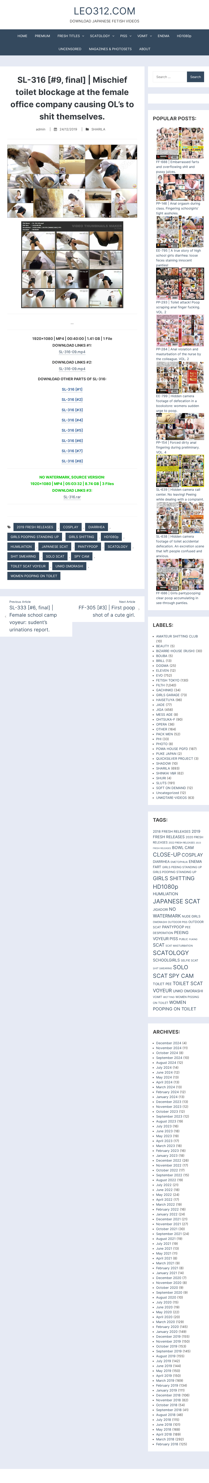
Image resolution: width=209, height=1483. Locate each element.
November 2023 (168, 1107)
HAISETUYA (165, 700)
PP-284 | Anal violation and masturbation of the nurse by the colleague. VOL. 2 (178, 354)
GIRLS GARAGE (168, 695)
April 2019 (164, 1376)
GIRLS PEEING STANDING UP (182, 867)
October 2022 (167, 1170)
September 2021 (169, 1234)
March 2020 (165, 1322)
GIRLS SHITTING (81, 537)
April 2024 (164, 1082)
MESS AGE (164, 714)
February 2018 (167, 1444)
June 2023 (164, 1131)
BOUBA (161, 656)
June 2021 (164, 1248)
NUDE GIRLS (191, 916)
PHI (158, 739)
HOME (22, 36)
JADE (160, 705)
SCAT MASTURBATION (179, 945)
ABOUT (144, 49)
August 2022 (166, 1180)
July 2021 (163, 1244)
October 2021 (166, 1229)
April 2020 (164, 1317)
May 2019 (163, 1371)
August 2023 (166, 1121)
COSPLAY (70, 527)
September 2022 (169, 1175)
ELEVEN (162, 670)
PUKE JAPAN (166, 754)
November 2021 (168, 1224)
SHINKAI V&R (166, 773)
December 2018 (168, 1395)
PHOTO (162, 744)
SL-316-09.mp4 (72, 352)
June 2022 (164, 1190)
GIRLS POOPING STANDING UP (35, 537)
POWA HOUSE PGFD (172, 749)
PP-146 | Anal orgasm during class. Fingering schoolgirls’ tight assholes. (178, 208)
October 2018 (166, 1405)
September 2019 (169, 1351)
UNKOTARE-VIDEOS (171, 798)
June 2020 (164, 1307)
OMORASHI (160, 922)
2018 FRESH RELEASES (172, 831)
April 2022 (164, 1199)
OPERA (161, 724)
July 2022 (164, 1185)
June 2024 (164, 1072)
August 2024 (166, 1063)
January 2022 (167, 1214)
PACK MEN (164, 734)
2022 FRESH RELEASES (182, 842)
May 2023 (164, 1136)
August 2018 (166, 1415)
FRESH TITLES (69, 36)
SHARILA (98, 129)
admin (40, 129)
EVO (159, 675)
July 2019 (163, 1361)
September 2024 (169, 1058)
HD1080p (184, 36)
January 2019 (166, 1390)
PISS (123, 36)
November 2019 (168, 1341)
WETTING (169, 997)
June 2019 (164, 1366)
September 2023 (169, 1116)
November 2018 (168, 1400)
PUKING (193, 939)
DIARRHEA (96, 527)
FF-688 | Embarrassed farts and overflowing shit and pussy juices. (177, 167)
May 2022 (164, 1195)
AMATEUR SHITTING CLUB (177, 636)
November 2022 (168, 1165)
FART (157, 867)
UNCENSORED (70, 49)
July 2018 (163, 1420)
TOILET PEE (162, 984)
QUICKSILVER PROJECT (174, 758)
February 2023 (167, 1151)
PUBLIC (183, 939)
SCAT (159, 945)
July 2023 (164, 1126)
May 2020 (164, 1312)
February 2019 (167, 1385)
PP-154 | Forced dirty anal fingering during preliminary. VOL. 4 (177, 447)
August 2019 (166, 1356)
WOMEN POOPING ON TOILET (34, 576)
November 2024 (168, 1048)
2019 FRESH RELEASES (35, 527)
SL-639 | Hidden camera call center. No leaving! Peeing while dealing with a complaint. (180, 494)
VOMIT (142, 36)
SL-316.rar (72, 497)
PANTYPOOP (88, 547)
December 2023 (168, 1102)
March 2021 (165, 1263)
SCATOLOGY (100, 36)
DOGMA (162, 666)
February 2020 (167, 1327)
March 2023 (165, 1146)
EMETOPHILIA (179, 861)
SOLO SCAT (55, 556)
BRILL (160, 661)
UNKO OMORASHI (69, 566)
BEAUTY (162, 646)
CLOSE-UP (167, 854)
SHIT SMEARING (23, 556)
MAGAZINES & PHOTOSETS (110, 49)
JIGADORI (160, 909)
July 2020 (164, 1302)
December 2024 (168, 1043)
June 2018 (164, 1424)
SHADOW (163, 763)
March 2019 (165, 1380)
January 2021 (166, 1273)
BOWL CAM (183, 847)
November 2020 (168, 1283)
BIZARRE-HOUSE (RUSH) (175, 651)
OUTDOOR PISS (177, 922)
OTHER (161, 729)
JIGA (159, 710)
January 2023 (167, 1155)
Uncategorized (167, 793)
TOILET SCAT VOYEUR (28, 566)
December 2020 (168, 1278)
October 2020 (167, 1288)
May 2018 (163, 1429)
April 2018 (164, 1434)
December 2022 (168, 1160)
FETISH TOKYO (167, 680)
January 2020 (167, 1332)
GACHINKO (164, 690)
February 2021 (167, 1268)
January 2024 (167, 1097)
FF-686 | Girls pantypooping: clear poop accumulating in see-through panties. (178, 598)
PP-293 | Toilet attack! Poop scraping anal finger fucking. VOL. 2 (178, 307)
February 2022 (167, 1209)
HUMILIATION (21, 547)
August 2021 (166, 1239)
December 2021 (168, 1219)
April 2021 (164, 1258)
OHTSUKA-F (165, 719)
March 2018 (165, 1439)
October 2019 (166, 1346)
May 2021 (163, 1253)
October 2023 (167, 1111)
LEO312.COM (105, 11)
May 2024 (164, 1077)
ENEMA (163, 36)
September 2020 (169, 1292)
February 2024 (167, 1092)
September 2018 (169, 1410)
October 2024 (167, 1053)
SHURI (161, 778)
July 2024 (164, 1067)
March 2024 (165, 1087)
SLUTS (161, 783)
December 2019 (168, 1336)
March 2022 (165, 1204)
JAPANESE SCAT (55, 547)
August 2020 (166, 1297)
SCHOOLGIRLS (166, 960)
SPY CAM (81, 556)
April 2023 (164, 1141)
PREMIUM (42, 36)
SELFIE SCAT (189, 960)
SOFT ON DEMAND (171, 788)
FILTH (160, 685)
